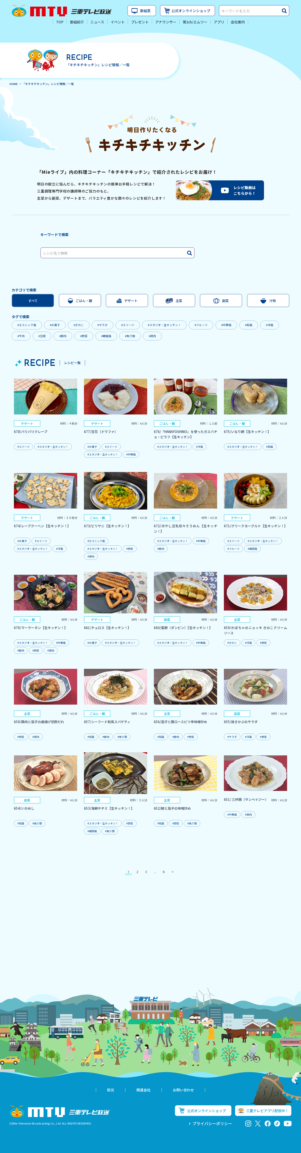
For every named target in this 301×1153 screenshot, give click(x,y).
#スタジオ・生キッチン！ (164, 325)
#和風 (248, 325)
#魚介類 (130, 336)
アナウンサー (165, 22)
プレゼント (140, 22)
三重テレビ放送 (61, 10)
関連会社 (143, 1090)
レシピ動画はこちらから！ (220, 190)
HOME (13, 84)
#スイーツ (127, 325)
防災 (110, 1090)
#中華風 (226, 325)
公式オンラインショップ (190, 10)
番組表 (145, 10)
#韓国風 (106, 336)
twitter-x (258, 1124)
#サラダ (102, 325)
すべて (33, 300)
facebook (268, 1124)
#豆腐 (42, 336)
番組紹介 (77, 22)
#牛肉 (21, 336)
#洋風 (269, 325)
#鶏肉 (152, 336)
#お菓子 (55, 325)
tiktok (277, 1124)
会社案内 (238, 22)
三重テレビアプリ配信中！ (267, 1110)
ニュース (97, 22)
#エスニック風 (26, 325)
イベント (118, 22)
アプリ (219, 22)
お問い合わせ (183, 1090)
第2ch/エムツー (195, 22)
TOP (59, 22)
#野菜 (83, 336)
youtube (288, 1123)
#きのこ (79, 325)
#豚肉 (63, 336)
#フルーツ (201, 325)
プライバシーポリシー (212, 1123)
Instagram (248, 1124)
